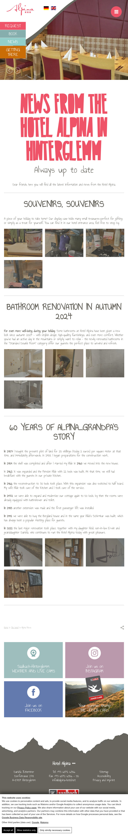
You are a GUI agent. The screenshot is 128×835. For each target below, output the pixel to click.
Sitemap (103, 772)
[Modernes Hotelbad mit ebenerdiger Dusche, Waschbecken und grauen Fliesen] (23, 394)
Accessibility (104, 776)
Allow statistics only (26, 830)
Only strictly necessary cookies (55, 830)
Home (6, 627)
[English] (53, 8)
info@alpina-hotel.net (64, 780)
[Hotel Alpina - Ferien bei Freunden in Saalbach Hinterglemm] (20, 15)
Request (13, 25)
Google (35, 822)
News (13, 41)
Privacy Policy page (27, 807)
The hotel (14, 627)
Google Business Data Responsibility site (22, 817)
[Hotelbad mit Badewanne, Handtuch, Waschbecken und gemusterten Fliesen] (23, 363)
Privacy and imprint (104, 780)
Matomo (44, 822)
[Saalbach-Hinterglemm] (64, 793)
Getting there (13, 52)
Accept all (8, 830)
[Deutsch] (46, 8)
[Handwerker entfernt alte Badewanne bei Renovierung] (64, 363)
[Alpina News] (23, 274)
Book (13, 33)
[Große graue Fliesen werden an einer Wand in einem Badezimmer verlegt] (105, 363)
